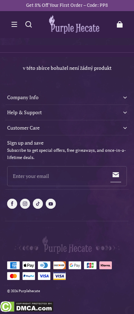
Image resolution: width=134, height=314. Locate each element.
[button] (14, 24)
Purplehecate (29, 291)
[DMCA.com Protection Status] (26, 307)
